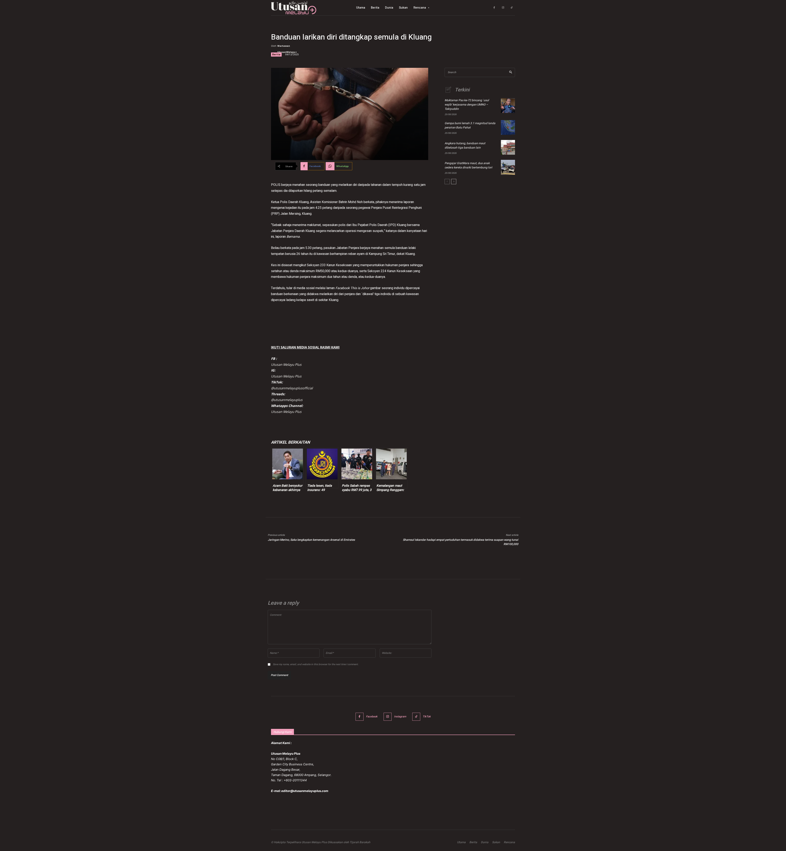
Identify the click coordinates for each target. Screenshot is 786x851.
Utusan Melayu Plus (286, 364)
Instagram (400, 716)
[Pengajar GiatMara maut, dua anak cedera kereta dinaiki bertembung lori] (508, 167)
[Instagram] (503, 7)
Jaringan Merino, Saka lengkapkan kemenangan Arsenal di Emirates (311, 540)
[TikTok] (511, 7)
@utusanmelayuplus (287, 400)
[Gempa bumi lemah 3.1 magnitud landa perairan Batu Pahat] (508, 127)
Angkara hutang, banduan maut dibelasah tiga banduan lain (465, 145)
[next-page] (453, 181)
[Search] (510, 72)
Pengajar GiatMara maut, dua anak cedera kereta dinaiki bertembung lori (468, 165)
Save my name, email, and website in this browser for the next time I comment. (315, 664)
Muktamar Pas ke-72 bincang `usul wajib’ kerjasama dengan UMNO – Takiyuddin (467, 104)
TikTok (427, 716)
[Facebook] (494, 7)
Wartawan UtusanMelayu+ (287, 48)
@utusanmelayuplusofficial (292, 388)
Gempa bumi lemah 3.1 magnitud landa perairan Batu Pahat (470, 125)
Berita (276, 54)
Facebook (371, 716)
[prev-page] (447, 181)
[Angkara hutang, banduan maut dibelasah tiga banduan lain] (508, 147)
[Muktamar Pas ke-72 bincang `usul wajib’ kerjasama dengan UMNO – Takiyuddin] (508, 105)
